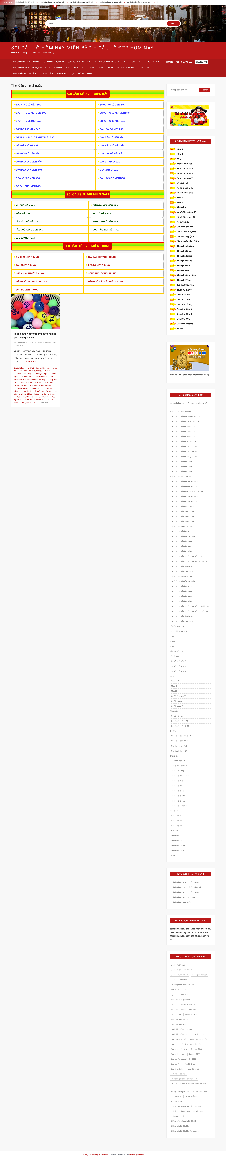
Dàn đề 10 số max (178, 1074)
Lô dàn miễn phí (191, 1096)
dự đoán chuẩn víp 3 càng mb (27, 2)
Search (204, 90)
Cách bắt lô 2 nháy (24, 374)
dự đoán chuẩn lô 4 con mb (85, 2)
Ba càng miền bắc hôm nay (182, 985)
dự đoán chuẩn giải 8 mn (181, 596)
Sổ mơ (90, 73)
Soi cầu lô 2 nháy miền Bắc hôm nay (38, 391)
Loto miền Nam (184, 299)
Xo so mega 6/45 (185, 188)
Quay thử (76, 73)
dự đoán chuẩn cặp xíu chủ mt (183, 536)
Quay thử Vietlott (185, 323)
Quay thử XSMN (184, 314)
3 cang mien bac (178, 965)
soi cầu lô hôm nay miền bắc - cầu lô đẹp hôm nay (35, 342)
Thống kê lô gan (184, 251)
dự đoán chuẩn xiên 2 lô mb (182, 511)
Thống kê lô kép (184, 260)
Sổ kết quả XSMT (185, 178)
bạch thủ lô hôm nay (179, 995)
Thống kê (46, 73)
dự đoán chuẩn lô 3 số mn (182, 601)
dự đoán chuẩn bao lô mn (182, 586)
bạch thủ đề (176, 1014)
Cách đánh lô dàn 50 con (181, 1029)
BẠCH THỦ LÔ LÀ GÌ (179, 990)
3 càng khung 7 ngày (179, 975)
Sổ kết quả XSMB (185, 168)
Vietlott (159, 68)
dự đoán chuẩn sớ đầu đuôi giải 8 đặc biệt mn (190, 606)
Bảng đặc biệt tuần (179, 1024)
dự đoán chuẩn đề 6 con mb (183, 431)
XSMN (101, 68)
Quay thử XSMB (184, 309)
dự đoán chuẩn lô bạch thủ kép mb (185, 481)
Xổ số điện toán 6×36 (180, 726)
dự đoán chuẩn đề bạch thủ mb (184, 446)
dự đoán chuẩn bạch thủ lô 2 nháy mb (187, 491)
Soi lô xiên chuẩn (178, 1116)
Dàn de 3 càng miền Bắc (191, 1044)
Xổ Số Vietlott (176, 701)
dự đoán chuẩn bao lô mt (181, 531)
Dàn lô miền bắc (177, 1069)
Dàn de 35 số (196, 1049)
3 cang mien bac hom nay (181, 970)
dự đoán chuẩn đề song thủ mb (144, 2)
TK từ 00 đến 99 (184, 289)
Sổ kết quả (143, 68)
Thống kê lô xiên (184, 255)
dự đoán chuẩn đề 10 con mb (114, 2)
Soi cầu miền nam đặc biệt (26, 68)
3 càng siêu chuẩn (199, 975)
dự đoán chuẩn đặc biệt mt (182, 541)
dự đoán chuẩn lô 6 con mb (182, 466)
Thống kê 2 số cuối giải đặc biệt (184, 1121)
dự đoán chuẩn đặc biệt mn (182, 591)
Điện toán (18, 73)
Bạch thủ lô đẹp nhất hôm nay (183, 1009)
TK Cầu (32, 73)
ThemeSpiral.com (136, 1155)
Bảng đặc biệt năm (192, 1014)
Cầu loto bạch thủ (41, 377)
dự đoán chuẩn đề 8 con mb (183, 436)
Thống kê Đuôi (183, 270)
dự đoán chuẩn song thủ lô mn (184, 621)
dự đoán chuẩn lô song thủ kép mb (185, 496)
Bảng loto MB (176, 826)
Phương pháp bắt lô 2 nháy (40, 385)
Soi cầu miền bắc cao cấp (112, 62)
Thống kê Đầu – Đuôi (186, 275)
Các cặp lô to (50, 371)
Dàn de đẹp (176, 1064)
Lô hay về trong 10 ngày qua (30, 382)
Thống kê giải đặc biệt (180, 1126)
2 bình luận (43, 403)
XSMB (92, 68)
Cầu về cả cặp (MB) (186, 236)
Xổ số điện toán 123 (186, 217)
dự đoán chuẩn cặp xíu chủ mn (184, 581)
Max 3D (180, 197)
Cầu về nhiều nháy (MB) (188, 241)
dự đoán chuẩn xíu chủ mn (182, 616)
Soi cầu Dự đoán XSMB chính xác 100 (187, 1111)
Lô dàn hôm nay (200, 1091)
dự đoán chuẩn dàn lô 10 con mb (185, 421)
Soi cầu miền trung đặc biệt (145, 62)
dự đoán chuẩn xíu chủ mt (182, 566)
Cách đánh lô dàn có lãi (180, 1034)
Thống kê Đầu (183, 265)
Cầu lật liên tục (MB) (186, 231)
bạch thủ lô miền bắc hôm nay (183, 1004)
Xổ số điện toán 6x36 (186, 212)
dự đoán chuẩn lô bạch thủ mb (184, 486)
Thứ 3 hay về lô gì (28, 403)
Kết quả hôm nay (125, 68)
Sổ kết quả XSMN (185, 173)
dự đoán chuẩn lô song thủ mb (184, 501)
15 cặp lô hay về (20, 368)
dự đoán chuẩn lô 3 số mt (181, 551)
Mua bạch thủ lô (177, 1101)
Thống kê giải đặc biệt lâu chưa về (185, 1131)
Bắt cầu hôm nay (53, 68)
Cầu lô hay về (26, 377)
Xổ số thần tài (183, 222)
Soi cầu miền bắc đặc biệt (80, 62)
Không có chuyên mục (180, 1091)
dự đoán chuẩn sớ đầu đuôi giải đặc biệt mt (189, 561)
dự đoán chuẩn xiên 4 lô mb (56, 2)
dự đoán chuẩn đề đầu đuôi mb (184, 451)
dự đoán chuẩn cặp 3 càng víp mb (185, 416)
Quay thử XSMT (184, 319)
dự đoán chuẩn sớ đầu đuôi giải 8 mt (186, 556)
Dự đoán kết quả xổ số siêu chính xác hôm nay (188, 1085)
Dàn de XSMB (194, 1054)
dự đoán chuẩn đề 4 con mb (183, 426)
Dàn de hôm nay (178, 1054)
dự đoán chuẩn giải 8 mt (181, 546)
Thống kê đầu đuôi (185, 246)
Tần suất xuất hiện (185, 285)
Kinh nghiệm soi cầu (76, 68)
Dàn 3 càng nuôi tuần (198, 1039)
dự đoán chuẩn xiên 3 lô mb (182, 516)
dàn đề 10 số (193, 1069)
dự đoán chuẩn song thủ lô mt (183, 571)
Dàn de (174, 1044)
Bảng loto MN (176, 821)
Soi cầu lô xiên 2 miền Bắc (34, 400)
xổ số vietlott (183, 183)
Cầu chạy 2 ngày (41, 374)
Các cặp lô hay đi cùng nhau (31, 371)
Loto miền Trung (184, 304)
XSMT (110, 68)
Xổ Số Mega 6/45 (178, 706)
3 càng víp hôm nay (179, 980)
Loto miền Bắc (183, 294)
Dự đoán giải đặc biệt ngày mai (184, 1079)
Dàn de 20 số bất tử (179, 1049)
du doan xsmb (200, 1034)
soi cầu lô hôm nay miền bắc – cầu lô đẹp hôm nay (82, 47)
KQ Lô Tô (61, 73)
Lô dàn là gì (176, 1096)
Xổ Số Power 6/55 (178, 696)
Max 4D (180, 202)
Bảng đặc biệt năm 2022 (181, 1019)
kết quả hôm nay (184, 163)
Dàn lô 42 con (190, 1064)
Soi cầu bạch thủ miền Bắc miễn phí (186, 1106)
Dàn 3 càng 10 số (178, 1039)
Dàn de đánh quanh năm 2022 (183, 1059)
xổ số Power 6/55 (185, 192)
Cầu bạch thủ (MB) (185, 226)
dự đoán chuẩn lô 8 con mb (182, 471)
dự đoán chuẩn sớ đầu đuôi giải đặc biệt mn (189, 611)
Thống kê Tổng (184, 280)
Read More (31, 362)
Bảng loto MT (176, 816)
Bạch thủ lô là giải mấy (180, 1000)
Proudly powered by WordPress (95, 1155)
